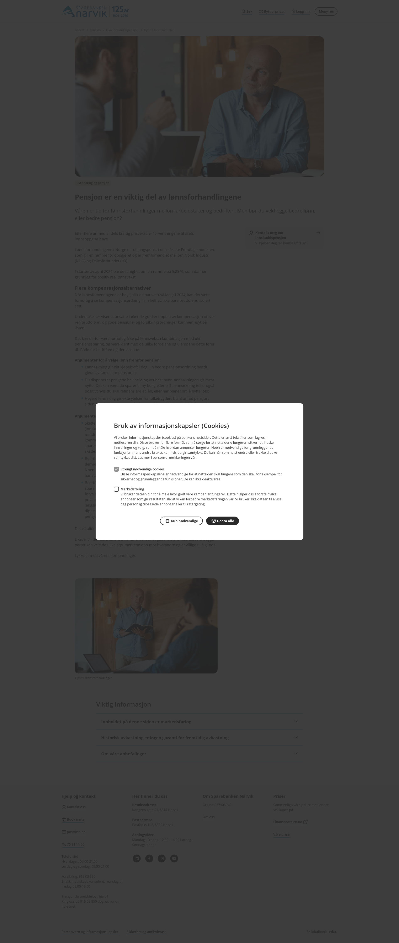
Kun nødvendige (184, 520)
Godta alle (225, 520)
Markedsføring (132, 489)
